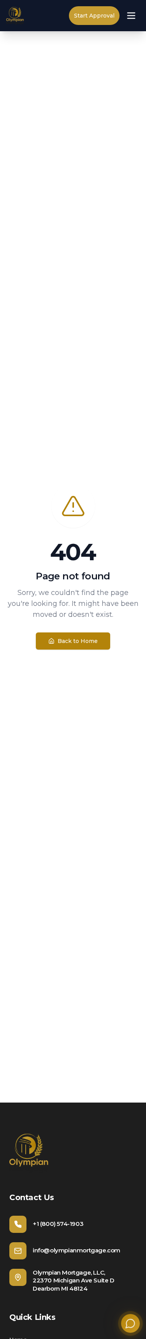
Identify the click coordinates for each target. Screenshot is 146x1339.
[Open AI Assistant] (130, 1323)
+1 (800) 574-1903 (58, 1223)
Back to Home (78, 641)
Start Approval (94, 15)
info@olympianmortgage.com (76, 1250)
